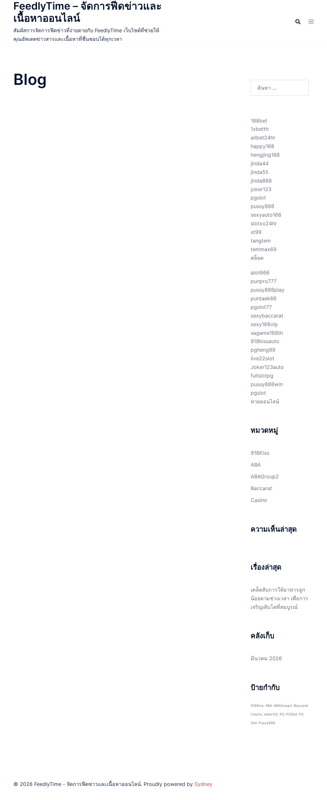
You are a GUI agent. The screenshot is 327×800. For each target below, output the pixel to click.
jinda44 (260, 163)
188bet (259, 120)
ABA (256, 464)
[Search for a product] (297, 21)
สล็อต (257, 258)
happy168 (262, 146)
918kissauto (265, 341)
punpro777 (264, 281)
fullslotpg (262, 375)
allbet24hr (263, 137)
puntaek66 (264, 298)
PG (282, 714)
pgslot (258, 197)
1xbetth (260, 129)
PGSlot (291, 714)
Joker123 (270, 714)
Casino (259, 500)
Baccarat (261, 488)
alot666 (260, 272)
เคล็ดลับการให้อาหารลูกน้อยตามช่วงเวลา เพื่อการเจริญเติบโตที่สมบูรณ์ (279, 598)
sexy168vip (264, 324)
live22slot (262, 358)
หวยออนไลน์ (265, 401)
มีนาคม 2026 (266, 658)
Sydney (203, 784)
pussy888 (262, 206)
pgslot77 (261, 307)
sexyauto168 (266, 215)
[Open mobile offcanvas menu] (311, 21)
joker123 (261, 189)
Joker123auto (267, 367)
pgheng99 (263, 350)
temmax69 (264, 249)
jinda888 (261, 180)
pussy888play (268, 290)
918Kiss (260, 453)
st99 (256, 232)
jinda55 (260, 172)
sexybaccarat (267, 315)
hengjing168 (265, 155)
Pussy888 (267, 723)
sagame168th (267, 333)
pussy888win (267, 384)
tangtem (261, 240)
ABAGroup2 (265, 476)
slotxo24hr (264, 223)
